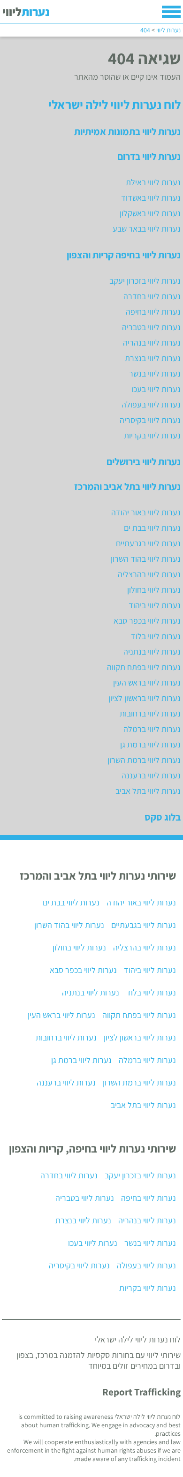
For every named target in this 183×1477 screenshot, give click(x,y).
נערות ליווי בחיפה (153, 311)
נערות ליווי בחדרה (152, 296)
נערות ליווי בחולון (154, 589)
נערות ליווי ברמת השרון (144, 759)
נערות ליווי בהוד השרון (146, 558)
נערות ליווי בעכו (156, 389)
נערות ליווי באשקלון (150, 213)
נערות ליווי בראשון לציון (144, 698)
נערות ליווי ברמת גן (150, 744)
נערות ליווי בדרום (149, 156)
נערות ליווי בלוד (156, 636)
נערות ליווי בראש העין (147, 682)
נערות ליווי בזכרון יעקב (145, 280)
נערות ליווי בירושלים (144, 461)
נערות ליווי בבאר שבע (147, 228)
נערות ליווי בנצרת (153, 358)
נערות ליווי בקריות (152, 435)
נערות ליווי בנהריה (152, 342)
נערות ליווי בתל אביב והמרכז (127, 486)
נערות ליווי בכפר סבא (147, 620)
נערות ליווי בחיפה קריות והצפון (124, 254)
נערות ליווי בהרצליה (149, 574)
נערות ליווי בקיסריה (150, 419)
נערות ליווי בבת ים (152, 527)
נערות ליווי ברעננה (151, 775)
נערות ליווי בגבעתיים (148, 543)
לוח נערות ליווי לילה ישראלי (114, 104)
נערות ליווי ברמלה (152, 728)
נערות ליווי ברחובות (150, 713)
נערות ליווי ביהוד (155, 605)
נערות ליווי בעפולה (151, 404)
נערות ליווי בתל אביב (148, 790)
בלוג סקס (163, 816)
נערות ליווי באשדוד (151, 197)
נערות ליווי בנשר (155, 373)
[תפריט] (171, 11)
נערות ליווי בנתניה (152, 651)
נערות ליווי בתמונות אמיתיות (127, 131)
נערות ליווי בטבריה (151, 327)
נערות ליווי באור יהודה (146, 512)
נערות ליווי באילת (153, 182)
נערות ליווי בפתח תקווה (144, 667)
